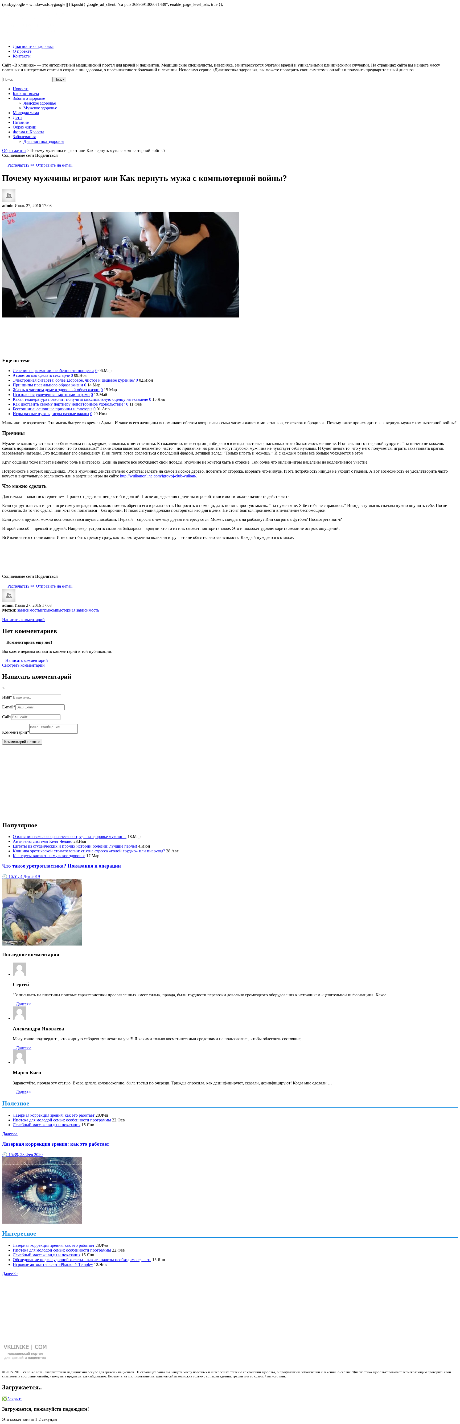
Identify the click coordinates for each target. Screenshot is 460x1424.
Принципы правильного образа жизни (48, 385)
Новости (20, 88)
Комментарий (15, 732)
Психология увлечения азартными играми (51, 394)
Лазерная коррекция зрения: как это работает (54, 1115)
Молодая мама (26, 112)
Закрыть (12, 1399)
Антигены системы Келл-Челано (42, 841)
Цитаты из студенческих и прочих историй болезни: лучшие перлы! (75, 846)
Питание (21, 122)
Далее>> (22, 1004)
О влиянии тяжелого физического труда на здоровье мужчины (69, 836)
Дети (17, 117)
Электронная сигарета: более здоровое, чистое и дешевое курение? (74, 380)
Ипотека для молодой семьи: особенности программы (62, 1120)
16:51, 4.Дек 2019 (21, 876)
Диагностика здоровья (33, 46)
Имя (7, 697)
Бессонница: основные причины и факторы (52, 409)
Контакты (22, 56)
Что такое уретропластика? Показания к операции (61, 866)
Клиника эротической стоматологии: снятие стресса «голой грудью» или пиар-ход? (89, 851)
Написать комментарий (23, 619)
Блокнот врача (26, 93)
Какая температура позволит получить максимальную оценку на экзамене (80, 399)
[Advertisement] (230, 335)
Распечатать (15, 165)
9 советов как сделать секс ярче (41, 375)
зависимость (28, 610)
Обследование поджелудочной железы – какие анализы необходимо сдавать (82, 1259)
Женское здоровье (39, 103)
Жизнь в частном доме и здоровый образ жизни (56, 389)
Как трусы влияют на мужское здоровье (49, 855)
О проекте (22, 51)
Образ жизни (24, 127)
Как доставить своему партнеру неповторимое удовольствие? (69, 404)
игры (44, 610)
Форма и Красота (28, 132)
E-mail (8, 707)
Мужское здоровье (40, 108)
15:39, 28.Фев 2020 (22, 1154)
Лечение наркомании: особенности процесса (53, 370)
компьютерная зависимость (74, 610)
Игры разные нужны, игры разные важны (51, 413)
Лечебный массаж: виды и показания (46, 1124)
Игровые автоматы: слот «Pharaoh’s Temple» (53, 1264)
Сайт (6, 717)
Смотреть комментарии (23, 665)
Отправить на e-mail (51, 165)
